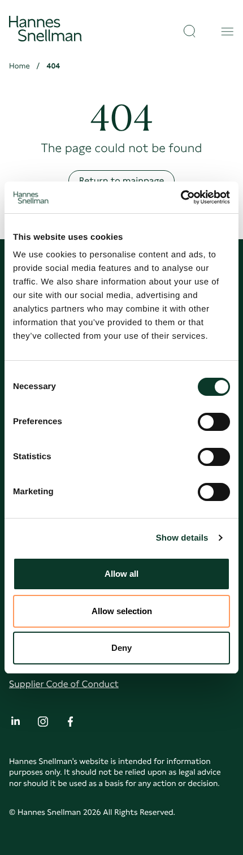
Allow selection (122, 611)
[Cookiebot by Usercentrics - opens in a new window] (180, 197)
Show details (182, 538)
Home (19, 66)
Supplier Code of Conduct (64, 684)
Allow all (121, 573)
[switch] (214, 418)
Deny (121, 648)
